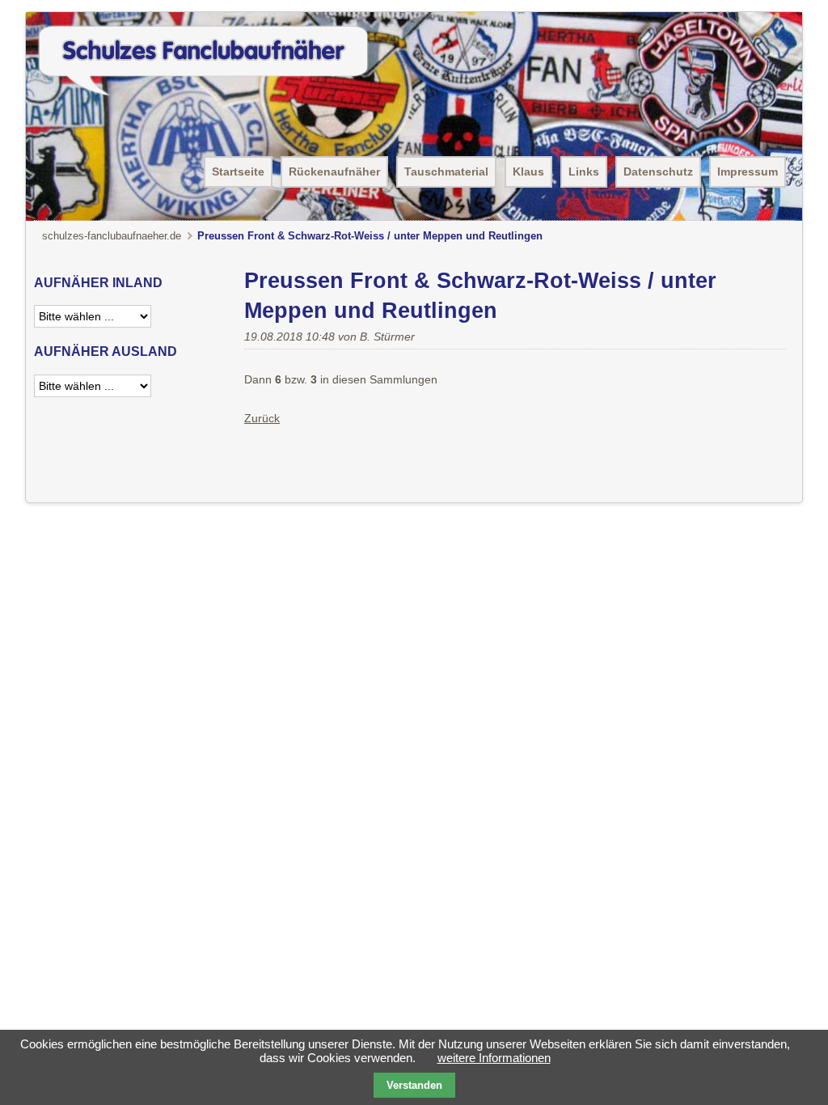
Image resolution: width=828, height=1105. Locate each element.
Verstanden (414, 1085)
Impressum (747, 171)
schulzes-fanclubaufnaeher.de (111, 236)
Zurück (262, 418)
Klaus (528, 171)
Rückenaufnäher (334, 171)
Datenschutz (658, 171)
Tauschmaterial (446, 171)
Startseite (238, 171)
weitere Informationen (494, 1058)
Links (583, 171)
